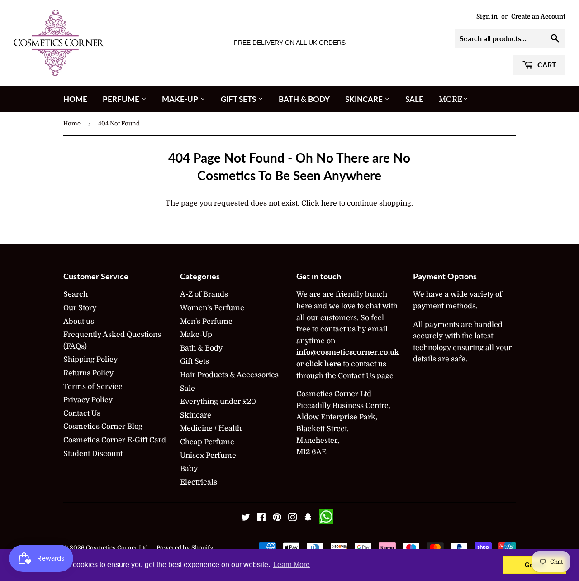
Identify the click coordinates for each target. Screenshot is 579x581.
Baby (189, 469)
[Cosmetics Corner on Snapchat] (308, 518)
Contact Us (81, 413)
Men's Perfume (206, 321)
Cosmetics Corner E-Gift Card (114, 440)
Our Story (79, 308)
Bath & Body (304, 99)
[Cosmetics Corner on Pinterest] (277, 518)
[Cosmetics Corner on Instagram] (292, 518)
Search (75, 294)
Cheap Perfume (207, 442)
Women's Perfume (212, 308)
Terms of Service (93, 387)
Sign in (487, 16)
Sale (414, 99)
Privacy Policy (88, 400)
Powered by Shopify (185, 547)
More (451, 99)
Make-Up (181, 99)
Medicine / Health (211, 428)
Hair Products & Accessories (229, 375)
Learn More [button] (291, 564)
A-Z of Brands (204, 294)
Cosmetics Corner (112, 547)
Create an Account (538, 16)
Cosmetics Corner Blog (102, 427)
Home (75, 99)
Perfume (122, 99)
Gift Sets (239, 99)
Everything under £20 (218, 402)
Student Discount (93, 454)
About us (78, 321)
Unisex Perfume (208, 455)
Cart (546, 64)
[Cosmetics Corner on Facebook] (261, 518)
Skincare (364, 99)
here (329, 203)
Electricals (198, 482)
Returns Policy (88, 373)
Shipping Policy (90, 359)
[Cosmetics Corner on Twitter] (245, 518)
